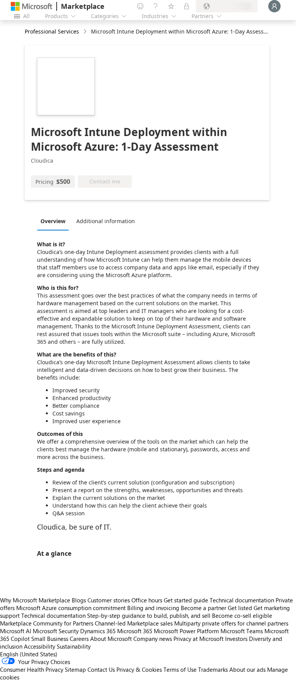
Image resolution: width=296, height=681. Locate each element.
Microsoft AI (15, 631)
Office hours (146, 600)
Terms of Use (180, 669)
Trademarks (213, 669)
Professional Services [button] (52, 31)
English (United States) (28, 654)
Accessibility (39, 646)
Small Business (49, 638)
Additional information (105, 221)
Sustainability (74, 646)
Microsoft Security (56, 631)
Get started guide (186, 600)
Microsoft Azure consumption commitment (71, 608)
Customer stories (108, 600)
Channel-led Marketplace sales (134, 623)
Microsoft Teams (241, 631)
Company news (152, 638)
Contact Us (101, 669)
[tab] (55, 220)
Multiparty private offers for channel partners (231, 623)
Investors (236, 638)
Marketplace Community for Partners (46, 623)
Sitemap (75, 669)
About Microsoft (111, 638)
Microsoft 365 (134, 631)
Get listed (240, 608)
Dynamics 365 (98, 631)
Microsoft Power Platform (186, 631)
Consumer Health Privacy (31, 669)
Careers (79, 638)
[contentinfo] (86, 32)
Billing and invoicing (153, 608)
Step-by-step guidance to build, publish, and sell (148, 615)
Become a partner (203, 608)
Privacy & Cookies (139, 669)
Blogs (79, 600)
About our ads (247, 669)
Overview (53, 221)
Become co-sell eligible (242, 615)
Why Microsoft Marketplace (35, 600)
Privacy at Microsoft (198, 638)
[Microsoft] (31, 6)
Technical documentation (242, 600)
